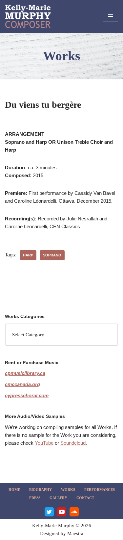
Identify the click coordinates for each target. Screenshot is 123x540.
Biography (40, 490)
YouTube (44, 443)
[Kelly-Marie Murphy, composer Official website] (28, 16)
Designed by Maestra (61, 533)
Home (14, 490)
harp (28, 255)
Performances (99, 490)
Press (34, 498)
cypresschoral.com (27, 395)
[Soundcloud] (74, 511)
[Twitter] (49, 511)
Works (68, 490)
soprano (52, 255)
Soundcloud (73, 443)
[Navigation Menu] (110, 16)
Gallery (58, 498)
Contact (85, 498)
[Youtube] (61, 511)
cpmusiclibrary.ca (25, 373)
